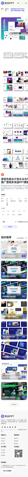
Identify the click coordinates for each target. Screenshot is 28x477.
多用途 (13, 211)
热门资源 (3, 452)
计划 (3, 211)
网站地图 (3, 455)
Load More (20, 238)
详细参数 (3, 194)
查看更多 (20, 214)
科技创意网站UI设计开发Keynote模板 (15, 337)
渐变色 (13, 214)
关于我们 (3, 450)
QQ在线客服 (8, 471)
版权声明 (16, 438)
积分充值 (3, 443)
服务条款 (16, 443)
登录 (18, 3)
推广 (3, 214)
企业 (24, 211)
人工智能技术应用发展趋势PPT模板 (14, 397)
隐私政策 (16, 441)
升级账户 (3, 441)
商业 (19, 211)
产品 (8, 211)
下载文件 (10, 226)
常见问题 (3, 438)
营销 (8, 214)
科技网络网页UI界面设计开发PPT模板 (15, 357)
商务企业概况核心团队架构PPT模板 (14, 377)
